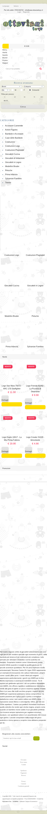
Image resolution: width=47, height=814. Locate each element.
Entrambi (35, 90)
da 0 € (6, 100)
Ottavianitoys (23, 26)
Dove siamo (23, 762)
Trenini (7, 183)
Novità (5, 55)
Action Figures (10, 130)
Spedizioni (23, 770)
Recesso (23, 775)
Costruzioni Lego (12, 146)
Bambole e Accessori (13, 134)
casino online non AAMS (27, 699)
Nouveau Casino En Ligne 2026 (24, 670)
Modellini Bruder (11, 166)
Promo (5, 60)
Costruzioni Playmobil (14, 150)
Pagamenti (24, 773)
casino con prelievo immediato (25, 704)
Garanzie (23, 784)
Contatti (23, 764)
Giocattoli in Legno (12, 162)
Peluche (8, 170)
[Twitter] (4, 750)
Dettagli (5, 398)
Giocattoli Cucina (12, 154)
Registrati (26, 12)
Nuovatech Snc (6, 801)
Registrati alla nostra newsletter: (16, 734)
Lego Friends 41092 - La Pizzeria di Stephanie (35, 389)
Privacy (23, 781)
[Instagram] (19, 750)
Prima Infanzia (10, 174)
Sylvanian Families (13, 179)
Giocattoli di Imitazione (14, 158)
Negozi (5, 63)
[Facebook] (9, 750)
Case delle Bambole (13, 138)
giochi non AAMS (29, 678)
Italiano (16, 6)
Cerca (23, 107)
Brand (4, 58)
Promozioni (6, 468)
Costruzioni (9, 142)
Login (19, 12)
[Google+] (14, 750)
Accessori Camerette (13, 126)
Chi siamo (23, 760)
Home (4, 52)
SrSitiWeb (15, 801)
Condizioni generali (23, 786)
